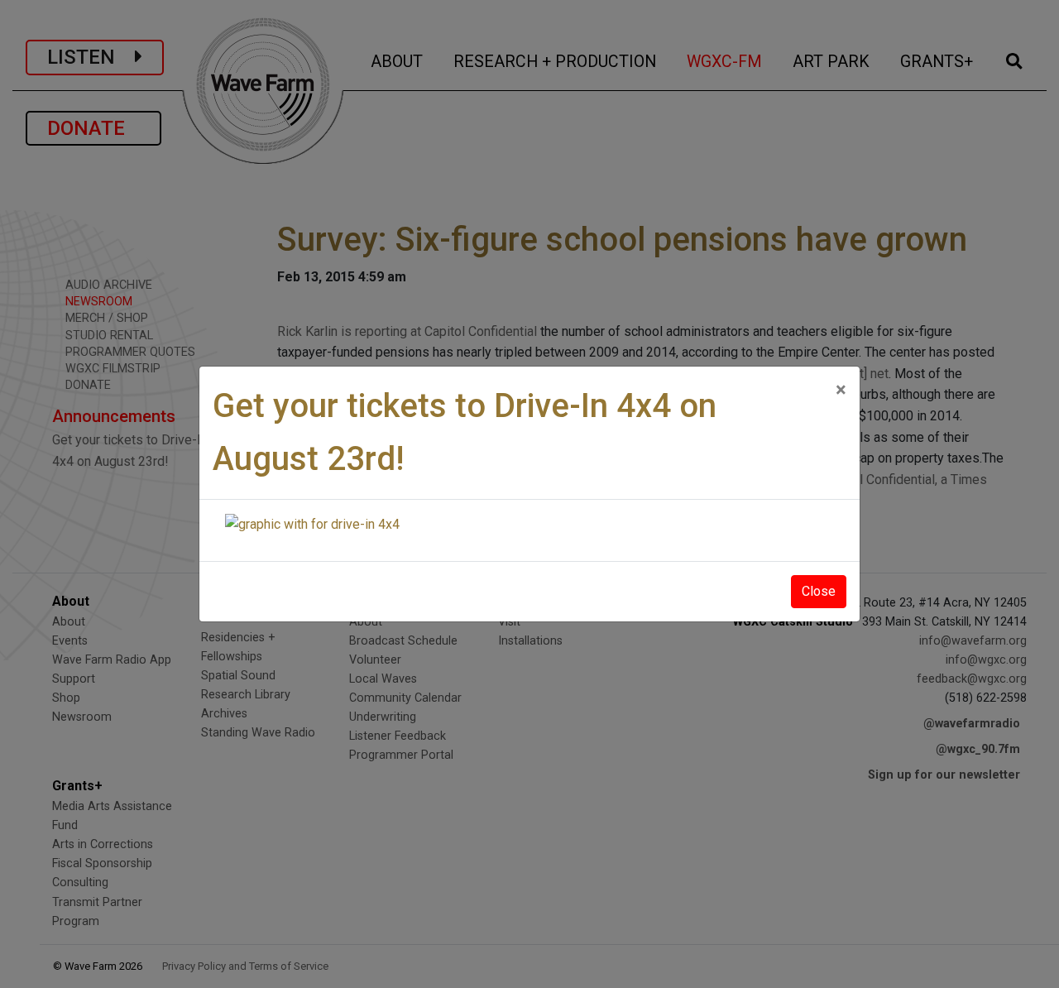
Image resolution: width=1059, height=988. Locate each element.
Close (819, 591)
